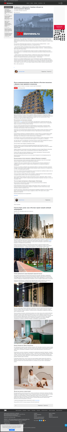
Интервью (35, 3)
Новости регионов (59, 410)
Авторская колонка (44, 410)
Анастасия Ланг (21, 71)
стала (21, 121)
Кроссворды (34, 410)
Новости (28, 3)
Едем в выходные (18, 410)
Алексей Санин (21, 199)
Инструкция (24, 410)
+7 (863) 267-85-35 (22, 423)
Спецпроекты (40, 3)
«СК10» (50, 240)
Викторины (38, 410)
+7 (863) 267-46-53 (22, 424)
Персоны (28, 410)
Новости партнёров (52, 410)
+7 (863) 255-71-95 (7, 423)
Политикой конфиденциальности (12, 428)
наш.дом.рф (37, 400)
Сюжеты (31, 3)
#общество (16, 195)
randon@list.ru (21, 425)
